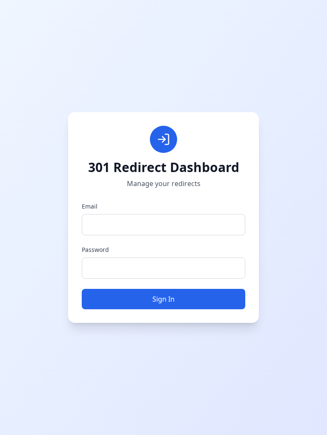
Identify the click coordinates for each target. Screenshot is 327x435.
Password (95, 250)
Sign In (163, 299)
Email (90, 206)
